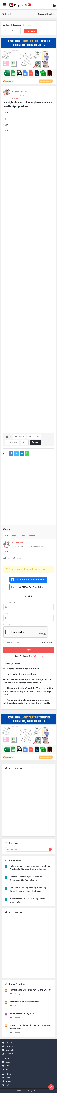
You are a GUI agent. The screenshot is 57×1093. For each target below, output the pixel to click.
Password (7, 613)
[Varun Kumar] (6, 546)
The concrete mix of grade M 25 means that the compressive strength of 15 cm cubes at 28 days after (28, 691)
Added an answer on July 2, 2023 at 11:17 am (28, 546)
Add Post (8, 1058)
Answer (35, 442)
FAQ (6, 1069)
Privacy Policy (9, 1050)
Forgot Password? (48, 642)
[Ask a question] (51, 1087)
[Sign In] (54, 5)
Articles (8, 1081)
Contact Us (9, 1046)
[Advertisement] (28, 163)
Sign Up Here (37, 656)
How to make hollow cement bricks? (25, 1002)
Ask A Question (47, 14)
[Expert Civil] (20, 5)
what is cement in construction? (23, 668)
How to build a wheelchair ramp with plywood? (30, 990)
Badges (7, 1062)
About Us (8, 1043)
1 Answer (17, 994)
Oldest (23, 535)
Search (8, 14)
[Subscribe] (50, 849)
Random (32, 535)
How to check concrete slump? (22, 674)
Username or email (10, 602)
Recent (15, 535)
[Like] (6, 436)
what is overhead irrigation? (22, 1014)
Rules (7, 1066)
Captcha (6, 625)
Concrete (17, 98)
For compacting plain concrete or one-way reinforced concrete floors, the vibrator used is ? (27, 701)
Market (8, 1078)
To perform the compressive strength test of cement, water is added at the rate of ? (27, 681)
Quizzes (8, 1074)
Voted (7, 535)
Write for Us (9, 1054)
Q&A (7, 1085)
